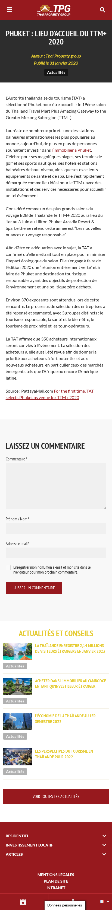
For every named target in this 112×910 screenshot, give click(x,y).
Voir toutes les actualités (56, 796)
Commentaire (16, 459)
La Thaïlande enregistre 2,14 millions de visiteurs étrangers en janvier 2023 (70, 648)
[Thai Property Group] (56, 10)
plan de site (56, 881)
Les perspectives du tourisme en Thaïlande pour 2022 (64, 753)
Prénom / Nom (17, 518)
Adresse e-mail (17, 543)
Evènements (24, 902)
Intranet (55, 887)
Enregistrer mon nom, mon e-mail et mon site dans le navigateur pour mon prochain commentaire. (52, 569)
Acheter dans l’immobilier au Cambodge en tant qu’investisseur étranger (70, 683)
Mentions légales (56, 874)
